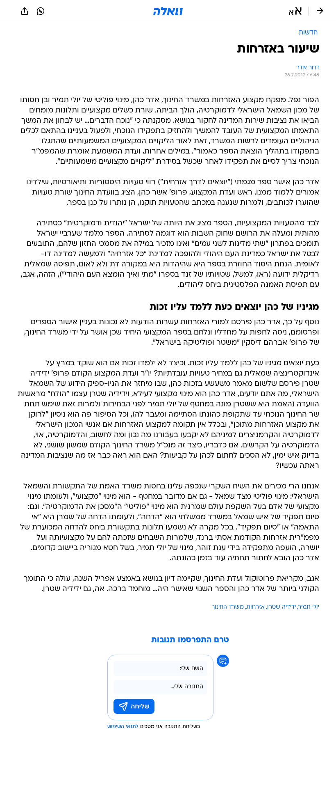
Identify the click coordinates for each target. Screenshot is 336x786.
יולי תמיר (308, 607)
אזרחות (255, 607)
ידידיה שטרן (281, 607)
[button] (295, 11)
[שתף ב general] (24, 11)
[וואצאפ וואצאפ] (40, 11)
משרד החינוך (228, 607)
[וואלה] (168, 11)
